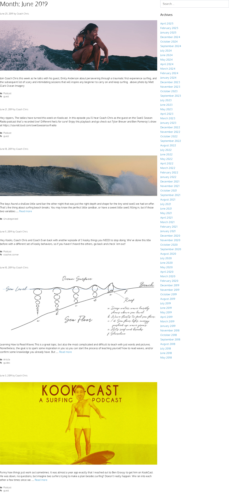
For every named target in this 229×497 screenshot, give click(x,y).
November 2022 (170, 131)
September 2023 (170, 95)
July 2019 (165, 303)
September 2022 (170, 140)
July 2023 (166, 100)
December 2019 (169, 285)
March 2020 (167, 276)
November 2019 (169, 289)
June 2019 (166, 307)
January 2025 (168, 32)
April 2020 (166, 271)
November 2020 (170, 240)
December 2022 (170, 127)
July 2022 (166, 149)
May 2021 (166, 213)
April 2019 (166, 316)
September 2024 (170, 46)
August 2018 (167, 344)
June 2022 (166, 154)
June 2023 (166, 104)
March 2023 (167, 118)
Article (6, 359)
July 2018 (165, 348)
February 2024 (169, 73)
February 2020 (169, 280)
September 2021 (170, 195)
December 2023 (170, 82)
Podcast (7, 93)
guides (6, 362)
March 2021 (167, 222)
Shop (102, 5)
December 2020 (170, 235)
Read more (25, 211)
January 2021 (168, 231)
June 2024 (166, 55)
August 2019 (167, 298)
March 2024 (167, 68)
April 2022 (166, 163)
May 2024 (166, 59)
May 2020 (166, 267)
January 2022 (168, 177)
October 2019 (168, 294)
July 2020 (166, 258)
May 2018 (166, 357)
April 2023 (166, 113)
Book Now (87, 5)
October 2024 (169, 41)
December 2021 (169, 181)
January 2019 (168, 325)
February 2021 (168, 226)
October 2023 (169, 91)
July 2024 (166, 50)
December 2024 (170, 37)
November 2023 (170, 86)
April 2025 (166, 23)
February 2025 (169, 28)
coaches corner (11, 254)
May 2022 (166, 158)
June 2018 (166, 353)
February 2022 (169, 172)
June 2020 (166, 262)
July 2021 (165, 204)
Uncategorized (10, 218)
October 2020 (169, 244)
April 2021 (166, 217)
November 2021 (169, 186)
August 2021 (167, 199)
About (114, 5)
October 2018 (168, 335)
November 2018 (169, 330)
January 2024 (168, 77)
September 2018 (170, 339)
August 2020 (168, 253)
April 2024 (166, 64)
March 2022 (167, 168)
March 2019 (167, 321)
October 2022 (169, 136)
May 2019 (166, 312)
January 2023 (168, 122)
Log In (127, 5)
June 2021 (166, 208)
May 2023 (166, 109)
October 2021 (168, 190)
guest (6, 96)
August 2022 (168, 145)
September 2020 (170, 249)
